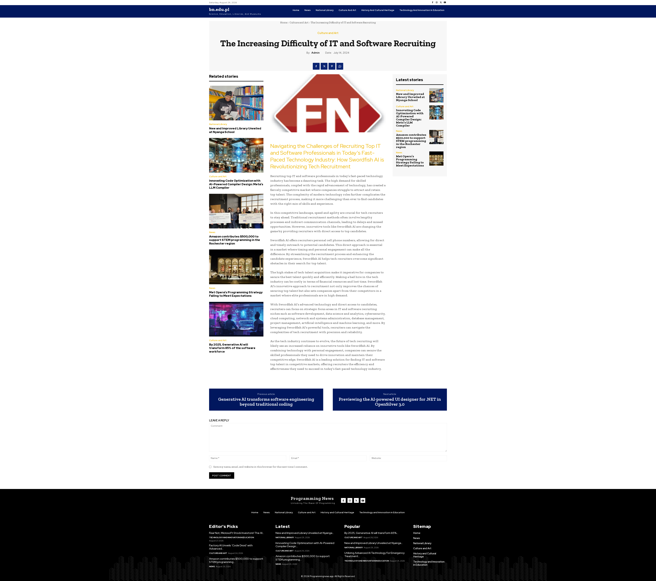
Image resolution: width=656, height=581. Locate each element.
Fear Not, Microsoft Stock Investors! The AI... (236, 533)
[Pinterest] (332, 66)
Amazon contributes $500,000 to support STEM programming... (236, 560)
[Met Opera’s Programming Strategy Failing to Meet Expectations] (236, 266)
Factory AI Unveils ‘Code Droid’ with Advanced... (231, 547)
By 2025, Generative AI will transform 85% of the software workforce (232, 348)
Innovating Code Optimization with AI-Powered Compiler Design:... (305, 544)
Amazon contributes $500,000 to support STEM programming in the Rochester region (234, 240)
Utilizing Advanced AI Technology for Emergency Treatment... (374, 554)
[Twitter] (441, 3)
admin (315, 52)
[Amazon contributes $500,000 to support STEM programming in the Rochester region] (236, 211)
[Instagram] (437, 3)
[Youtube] (445, 3)
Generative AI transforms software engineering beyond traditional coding (266, 402)
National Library (218, 124)
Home (283, 22)
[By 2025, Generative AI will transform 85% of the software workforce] (236, 319)
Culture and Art (299, 22)
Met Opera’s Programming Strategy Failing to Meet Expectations (236, 294)
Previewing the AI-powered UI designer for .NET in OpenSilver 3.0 (390, 402)
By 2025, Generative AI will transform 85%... (371, 533)
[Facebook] (432, 3)
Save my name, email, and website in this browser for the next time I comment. (260, 466)
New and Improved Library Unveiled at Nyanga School (235, 130)
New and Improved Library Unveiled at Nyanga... (305, 533)
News (212, 232)
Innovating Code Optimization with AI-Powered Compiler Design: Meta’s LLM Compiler (236, 184)
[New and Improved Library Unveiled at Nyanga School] (236, 103)
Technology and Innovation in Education (231, 537)
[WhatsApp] (339, 66)
